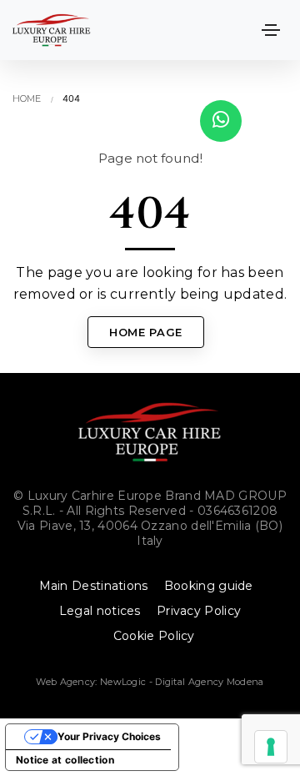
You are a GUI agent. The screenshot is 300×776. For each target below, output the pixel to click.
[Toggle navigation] (271, 30)
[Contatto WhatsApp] (221, 121)
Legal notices (100, 610)
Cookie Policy (154, 635)
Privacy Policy (199, 610)
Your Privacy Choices (109, 736)
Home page (145, 332)
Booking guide (208, 585)
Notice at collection (65, 759)
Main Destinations (93, 585)
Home (26, 98)
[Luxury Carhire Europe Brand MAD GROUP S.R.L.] (51, 30)
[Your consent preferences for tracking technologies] (271, 747)
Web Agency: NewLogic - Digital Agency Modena (149, 682)
